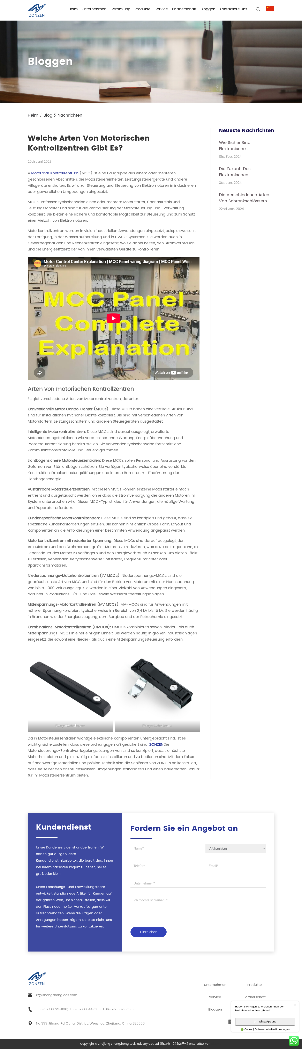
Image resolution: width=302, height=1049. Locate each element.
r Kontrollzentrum (64, 173)
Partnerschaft (184, 9)
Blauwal (216, 1043)
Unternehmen (94, 9)
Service (161, 9)
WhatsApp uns (267, 1021)
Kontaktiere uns (233, 9)
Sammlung (120, 9)
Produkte (142, 9)
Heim (73, 9)
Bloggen (208, 9)
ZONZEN (156, 745)
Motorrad (39, 173)
